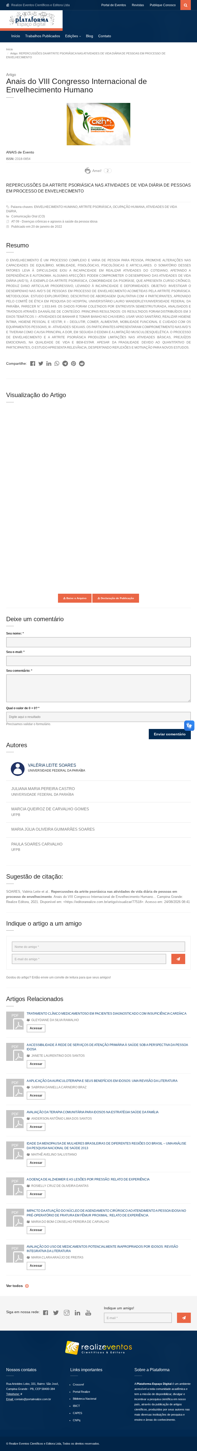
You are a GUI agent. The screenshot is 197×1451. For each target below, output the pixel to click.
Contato (104, 36)
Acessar (36, 1028)
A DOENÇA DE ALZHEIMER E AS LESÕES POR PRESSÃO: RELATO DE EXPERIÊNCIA (88, 1179)
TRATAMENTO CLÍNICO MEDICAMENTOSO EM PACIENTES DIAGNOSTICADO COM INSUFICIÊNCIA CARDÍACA (106, 1013)
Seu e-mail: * (15, 652)
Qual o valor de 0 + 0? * (23, 708)
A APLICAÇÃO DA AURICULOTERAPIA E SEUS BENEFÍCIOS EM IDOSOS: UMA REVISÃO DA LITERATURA (102, 1081)
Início (15, 36)
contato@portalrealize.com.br (32, 1399)
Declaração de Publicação (117, 598)
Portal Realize (81, 1391)
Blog (89, 36)
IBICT (76, 1405)
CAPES (77, 1413)
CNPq (76, 1420)
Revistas (138, 5)
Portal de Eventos (113, 5)
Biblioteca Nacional (84, 1398)
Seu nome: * (15, 633)
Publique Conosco (163, 5)
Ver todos (15, 1286)
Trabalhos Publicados (42, 36)
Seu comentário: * (19, 670)
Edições (71, 36)
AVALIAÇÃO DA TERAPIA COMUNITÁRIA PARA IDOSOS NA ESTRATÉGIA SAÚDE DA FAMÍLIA (93, 1112)
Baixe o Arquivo (76, 598)
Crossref (78, 1384)
